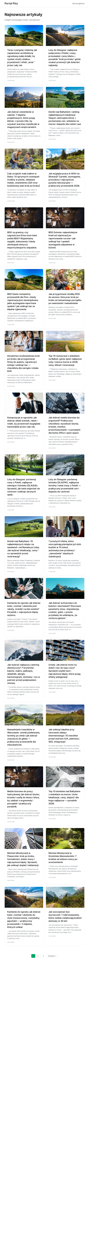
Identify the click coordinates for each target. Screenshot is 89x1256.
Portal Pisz (11, 3)
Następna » (52, 956)
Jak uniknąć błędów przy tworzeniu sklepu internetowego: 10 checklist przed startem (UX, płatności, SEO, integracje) (64, 735)
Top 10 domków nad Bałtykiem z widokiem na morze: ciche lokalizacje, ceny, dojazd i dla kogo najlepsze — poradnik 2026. (64, 797)
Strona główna (78, 3)
